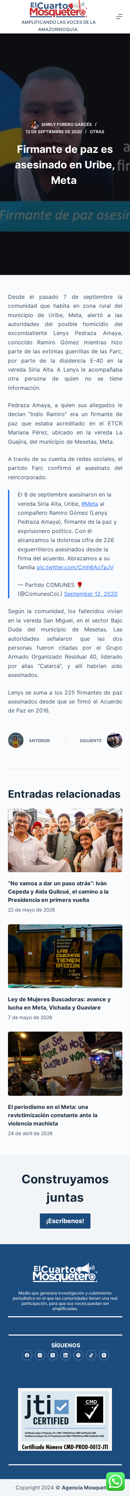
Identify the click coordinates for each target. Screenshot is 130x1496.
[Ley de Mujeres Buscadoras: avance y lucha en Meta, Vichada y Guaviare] (65, 956)
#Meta (89, 503)
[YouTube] (104, 1355)
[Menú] (119, 16)
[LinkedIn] (65, 1355)
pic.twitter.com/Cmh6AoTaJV (75, 567)
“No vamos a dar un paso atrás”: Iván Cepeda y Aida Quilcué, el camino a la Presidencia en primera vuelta (58, 891)
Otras (97, 131)
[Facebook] (27, 1355)
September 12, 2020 (91, 593)
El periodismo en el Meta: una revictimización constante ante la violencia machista (52, 1115)
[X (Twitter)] (52, 1355)
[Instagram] (40, 1355)
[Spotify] (78, 1355)
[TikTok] (91, 1355)
